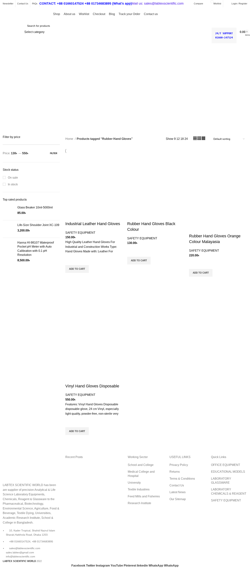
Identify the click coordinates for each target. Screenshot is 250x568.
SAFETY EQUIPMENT (80, 232)
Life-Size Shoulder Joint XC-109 (38, 225)
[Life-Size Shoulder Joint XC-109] (9, 229)
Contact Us (176, 485)
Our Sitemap (177, 499)
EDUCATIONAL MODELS (228, 471)
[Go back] (7, 55)
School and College (141, 464)
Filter (53, 153)
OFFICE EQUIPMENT (225, 464)
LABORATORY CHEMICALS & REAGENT (228, 491)
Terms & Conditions (182, 478)
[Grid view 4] (203, 139)
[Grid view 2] (195, 139)
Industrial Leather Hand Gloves (92, 223)
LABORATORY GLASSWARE (221, 480)
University (134, 482)
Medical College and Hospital (141, 473)
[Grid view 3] (199, 139)
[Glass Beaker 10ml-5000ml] (9, 211)
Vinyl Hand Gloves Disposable (92, 386)
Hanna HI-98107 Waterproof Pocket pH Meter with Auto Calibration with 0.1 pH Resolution (35, 248)
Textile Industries (139, 489)
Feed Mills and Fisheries (144, 496)
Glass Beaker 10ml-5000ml (35, 207)
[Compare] (69, 216)
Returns (174, 471)
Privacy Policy (178, 464)
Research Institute (139, 503)
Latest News (177, 492)
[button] (77, 269)
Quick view (69, 277)
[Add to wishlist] (69, 260)
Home (69, 138)
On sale (12, 177)
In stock (12, 184)
